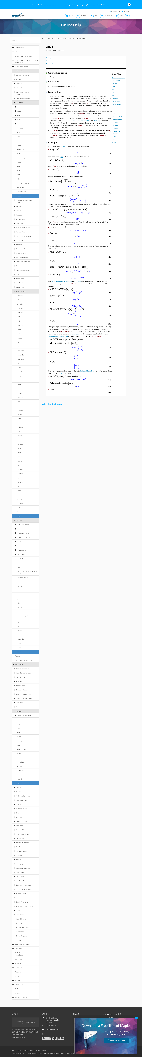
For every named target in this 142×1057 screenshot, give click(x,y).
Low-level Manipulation (23, 881)
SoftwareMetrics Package (24, 889)
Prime (19, 546)
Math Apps (18, 959)
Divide (19, 329)
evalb (19, 145)
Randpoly (20, 469)
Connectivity (19, 949)
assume (19, 107)
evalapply (20, 741)
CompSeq (19, 923)
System (17, 976)
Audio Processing (21, 809)
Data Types (19, 702)
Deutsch (32, 1050)
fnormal (19, 586)
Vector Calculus (21, 253)
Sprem (19, 495)
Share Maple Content (21, 66)
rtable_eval (20, 770)
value (19, 196)
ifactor (19, 611)
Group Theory (20, 287)
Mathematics (19, 71)
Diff (18, 321)
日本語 (38, 1050)
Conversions (20, 266)
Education (18, 963)
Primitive (20, 448)
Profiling (18, 859)
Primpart (20, 452)
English (19, 1050)
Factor (19, 342)
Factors (19, 346)
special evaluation (22, 192)
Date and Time (20, 677)
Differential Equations (23, 88)
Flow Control (20, 876)
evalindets (20, 149)
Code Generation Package (24, 673)
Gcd (18, 363)
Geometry (19, 215)
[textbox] (54, 150)
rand (18, 635)
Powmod (20, 435)
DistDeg (20, 325)
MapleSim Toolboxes (21, 997)
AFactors (20, 300)
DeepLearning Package (23, 868)
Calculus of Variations (23, 261)
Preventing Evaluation (24, 715)
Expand (19, 338)
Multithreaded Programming (25, 796)
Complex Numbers (23, 524)
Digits (19, 724)
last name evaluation (23, 183)
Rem (18, 478)
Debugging (19, 864)
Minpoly (19, 414)
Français (25, 1050)
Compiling (19, 817)
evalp (19, 753)
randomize (20, 639)
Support (51, 38)
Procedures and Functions (24, 906)
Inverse (19, 389)
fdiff (18, 175)
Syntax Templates (21, 936)
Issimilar (20, 397)
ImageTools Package (22, 842)
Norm (19, 418)
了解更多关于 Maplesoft (18, 1037)
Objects (18, 792)
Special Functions (21, 249)
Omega (19, 630)
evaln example (21, 158)
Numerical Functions (23, 537)
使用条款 (46, 1053)
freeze (19, 758)
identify (19, 607)
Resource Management (23, 885)
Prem (19, 440)
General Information (22, 75)
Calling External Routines (24, 698)
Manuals (17, 980)
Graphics (18, 940)
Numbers (19, 520)
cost (18, 132)
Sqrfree (19, 499)
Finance (18, 206)
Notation (19, 847)
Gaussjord (20, 359)
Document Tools (21, 830)
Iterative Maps (20, 219)
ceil (18, 563)
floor (18, 582)
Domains (19, 707)
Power (19, 431)
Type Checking (22, 554)
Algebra (18, 79)
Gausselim (20, 355)
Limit (18, 406)
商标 (68, 1053)
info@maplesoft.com (52, 1029)
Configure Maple (20, 985)
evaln (19, 153)
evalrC (19, 170)
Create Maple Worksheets (23, 56)
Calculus (19, 83)
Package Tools (20, 686)
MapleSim (18, 993)
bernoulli (20, 558)
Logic (17, 274)
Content (20, 312)
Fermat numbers (22, 577)
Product (19, 461)
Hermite (20, 372)
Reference (18, 972)
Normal (19, 423)
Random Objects (21, 893)
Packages (19, 244)
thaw (19, 775)
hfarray (19, 179)
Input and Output (21, 690)
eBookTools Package (22, 834)
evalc (19, 115)
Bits (17, 813)
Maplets (18, 910)
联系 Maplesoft (115, 11)
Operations (19, 804)
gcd (18, 599)
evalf (18, 119)
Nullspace (20, 427)
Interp (19, 384)
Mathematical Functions (23, 228)
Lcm (18, 401)
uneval (19, 779)
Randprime (20, 474)
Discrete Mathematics (23, 98)
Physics (17, 656)
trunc (19, 647)
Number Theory (21, 232)
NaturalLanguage (21, 851)
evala (19, 111)
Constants (20, 529)
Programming (19, 664)
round (19, 643)
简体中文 (45, 1050)
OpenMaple (19, 855)
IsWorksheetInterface (23, 927)
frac (18, 590)
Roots (19, 486)
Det (18, 317)
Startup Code (20, 932)
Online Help (59, 38)
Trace (19, 512)
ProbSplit (20, 457)
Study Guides (19, 968)
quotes (19, 766)
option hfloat (21, 187)
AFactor (20, 295)
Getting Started (20, 47)
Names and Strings (22, 800)
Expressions (20, 872)
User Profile (20, 915)
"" (18, 719)
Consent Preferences (60, 1053)
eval (18, 141)
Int (18, 380)
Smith (19, 491)
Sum (18, 507)
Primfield (20, 444)
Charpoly (20, 308)
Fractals (18, 211)
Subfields (20, 503)
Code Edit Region (21, 919)
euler (19, 567)
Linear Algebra (20, 223)
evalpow (20, 162)
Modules (19, 787)
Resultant (20, 482)
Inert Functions (21, 291)
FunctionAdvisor (21, 283)
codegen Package (21, 821)
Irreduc (19, 393)
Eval (18, 136)
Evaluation (19, 102)
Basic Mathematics (22, 257)
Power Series (20, 278)
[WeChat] (62, 1038)
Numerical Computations (24, 236)
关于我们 (15, 1014)
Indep (19, 376)
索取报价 (126, 11)
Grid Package (20, 838)
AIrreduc (20, 304)
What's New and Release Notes (25, 52)
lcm (18, 626)
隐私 (51, 1053)
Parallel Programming (22, 902)
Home (44, 38)
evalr (19, 166)
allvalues (20, 128)
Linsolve (20, 410)
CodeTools (19, 826)
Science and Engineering (22, 944)
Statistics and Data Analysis (23, 660)
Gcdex (19, 368)
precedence (21, 762)
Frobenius (20, 351)
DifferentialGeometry (23, 270)
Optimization (20, 240)
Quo (18, 465)
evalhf (19, 124)
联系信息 (45, 1014)
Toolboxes (18, 989)
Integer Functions (23, 533)
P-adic (19, 541)
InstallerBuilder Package (23, 694)
